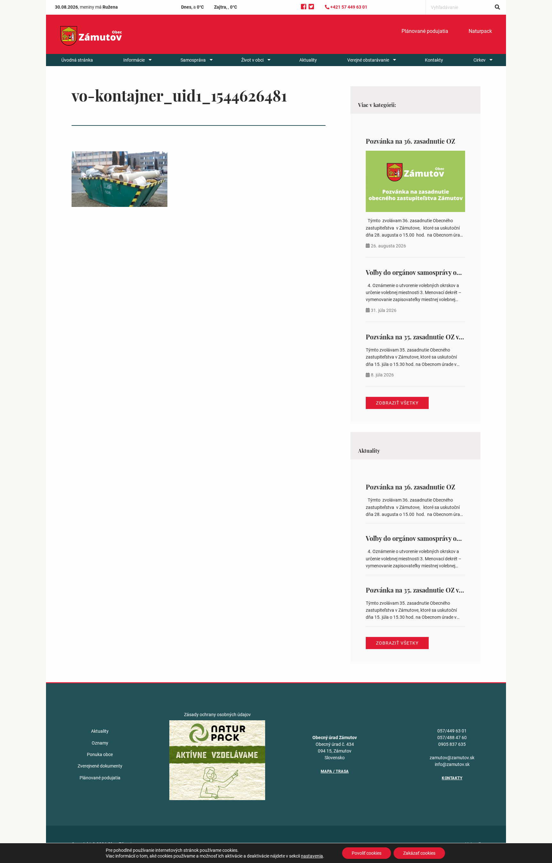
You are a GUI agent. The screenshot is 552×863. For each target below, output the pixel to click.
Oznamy (100, 743)
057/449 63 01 (452, 730)
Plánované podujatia (425, 31)
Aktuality (308, 60)
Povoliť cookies (366, 853)
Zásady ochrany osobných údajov (217, 714)
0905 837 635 (452, 744)
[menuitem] (424, 31)
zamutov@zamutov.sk (452, 757)
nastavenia (312, 856)
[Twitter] (311, 7)
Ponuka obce (100, 754)
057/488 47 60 (452, 737)
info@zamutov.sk (452, 764)
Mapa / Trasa (335, 771)
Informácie (134, 60)
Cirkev (479, 60)
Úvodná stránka (77, 60)
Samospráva (193, 60)
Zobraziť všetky (397, 402)
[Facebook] (303, 7)
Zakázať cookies (419, 853)
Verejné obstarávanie (368, 60)
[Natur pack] (217, 759)
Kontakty (434, 60)
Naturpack (480, 31)
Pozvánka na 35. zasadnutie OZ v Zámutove (427, 336)
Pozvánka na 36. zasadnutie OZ (410, 141)
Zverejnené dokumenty (100, 765)
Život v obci (252, 60)
